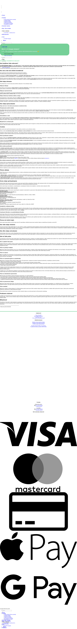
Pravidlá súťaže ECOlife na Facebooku (38, 325)
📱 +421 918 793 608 (38, 409)
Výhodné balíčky (7, 615)
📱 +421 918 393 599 (38, 405)
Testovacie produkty (8, 617)
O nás (3, 624)
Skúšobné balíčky (7, 616)
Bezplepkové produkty (8, 619)
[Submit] (2, 44)
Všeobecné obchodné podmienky (38, 323)
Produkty (4, 613)
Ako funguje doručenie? (38, 316)
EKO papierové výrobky (8, 618)
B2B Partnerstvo (5, 623)
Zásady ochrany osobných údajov (38, 322)
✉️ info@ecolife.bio (38, 406)
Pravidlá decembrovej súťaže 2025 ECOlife (38, 326)
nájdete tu (16, 158)
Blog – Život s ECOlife (6, 621)
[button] (4, 46)
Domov (3, 15)
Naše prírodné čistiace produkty (10, 614)
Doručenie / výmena (6, 620)
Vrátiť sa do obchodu (8, 55)
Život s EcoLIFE (38, 315)
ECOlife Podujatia (7, 625)
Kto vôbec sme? (38, 317)
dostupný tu (47, 158)
